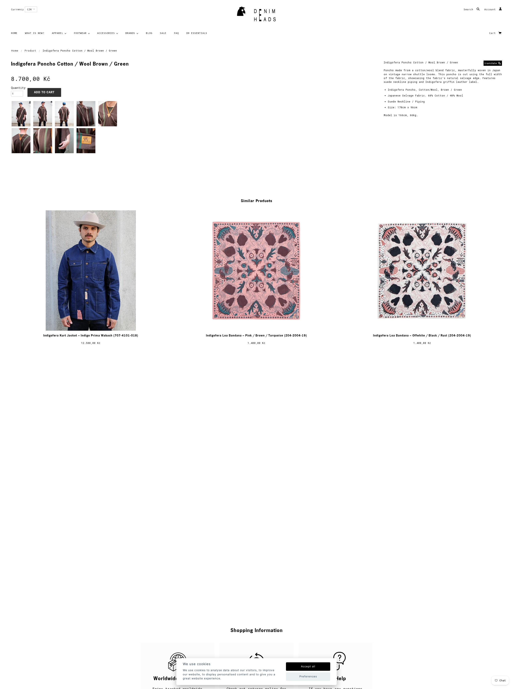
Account (490, 9)
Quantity (17, 88)
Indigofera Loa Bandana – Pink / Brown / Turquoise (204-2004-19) (256, 335)
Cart (493, 32)
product (30, 50)
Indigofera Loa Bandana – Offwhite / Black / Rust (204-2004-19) (422, 335)
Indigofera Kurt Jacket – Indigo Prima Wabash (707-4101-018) (90, 335)
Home (14, 50)
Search (469, 9)
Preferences (308, 676)
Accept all (308, 666)
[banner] (256, 15)
